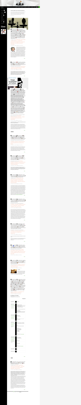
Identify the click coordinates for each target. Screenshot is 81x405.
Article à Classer (15, 157)
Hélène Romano (15, 102)
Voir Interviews (12, 317)
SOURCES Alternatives (17, 159)
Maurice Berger (20, 35)
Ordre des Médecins (15, 227)
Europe (14, 137)
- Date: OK (23, 156)
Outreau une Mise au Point (21, 262)
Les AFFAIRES (19, 137)
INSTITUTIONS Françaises (13, 33)
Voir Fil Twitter (12, 318)
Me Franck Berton (13, 286)
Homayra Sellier (14, 283)
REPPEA (23, 109)
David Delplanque (22, 281)
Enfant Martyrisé (15, 101)
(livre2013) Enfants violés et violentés (16, 31)
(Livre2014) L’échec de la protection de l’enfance (19, 96)
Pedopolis (15, 288)
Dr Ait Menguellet (19, 282)
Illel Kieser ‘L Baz (18, 102)
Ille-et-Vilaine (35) (18, 283)
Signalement (21, 110)
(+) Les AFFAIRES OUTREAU (13, 135)
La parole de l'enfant (20, 104)
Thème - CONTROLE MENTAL (20, 111)
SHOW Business (18, 110)
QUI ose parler (18, 36)
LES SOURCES (17, 63)
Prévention (19, 108)
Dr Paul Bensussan (19, 224)
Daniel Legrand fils (15, 281)
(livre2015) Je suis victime (20, 97)
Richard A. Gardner (23, 36)
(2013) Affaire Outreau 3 (19, 136)
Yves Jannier (15, 290)
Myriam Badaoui (17, 287)
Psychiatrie (23, 35)
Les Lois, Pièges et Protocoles (17, 106)
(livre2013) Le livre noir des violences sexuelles (19, 94)
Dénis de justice (22, 100)
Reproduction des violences (14, 110)
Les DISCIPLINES (18, 105)
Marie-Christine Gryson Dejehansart (17, 138)
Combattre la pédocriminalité (17, 100)
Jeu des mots (14, 103)
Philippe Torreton (21, 201)
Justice (20, 33)
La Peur (23, 104)
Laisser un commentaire (20, 45)
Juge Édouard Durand (18, 103)
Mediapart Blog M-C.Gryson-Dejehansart (18, 64)
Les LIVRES (14, 63)
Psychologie (12, 109)
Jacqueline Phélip (18, 33)
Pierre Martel (20, 288)
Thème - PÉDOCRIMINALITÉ (17, 112)
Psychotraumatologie (13, 36)
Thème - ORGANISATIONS (18, 228)
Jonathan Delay (13, 284)
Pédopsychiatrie (16, 108)
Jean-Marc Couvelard (22, 283)
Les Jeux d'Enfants (22, 105)
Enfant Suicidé (18, 101)
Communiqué (12, 246)
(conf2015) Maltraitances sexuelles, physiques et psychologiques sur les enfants (18, 90)
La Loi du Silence (16, 104)
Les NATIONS (22, 106)
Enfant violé (21, 101)
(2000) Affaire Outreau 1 (19, 135)
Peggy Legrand (17, 288)
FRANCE (16, 137)
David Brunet (18, 281)
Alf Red (16, 45)
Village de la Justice (13, 38)
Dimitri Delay (12, 282)
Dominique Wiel (15, 282)
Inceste (21, 102)
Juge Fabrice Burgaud (18, 284)
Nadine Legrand (20, 287)
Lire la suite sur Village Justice (19, 194)
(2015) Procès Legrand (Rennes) (16, 90)
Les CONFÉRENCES (14, 105)
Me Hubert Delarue (17, 286)
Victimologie (12, 113)
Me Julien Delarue (22, 286)
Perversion (12, 131)
